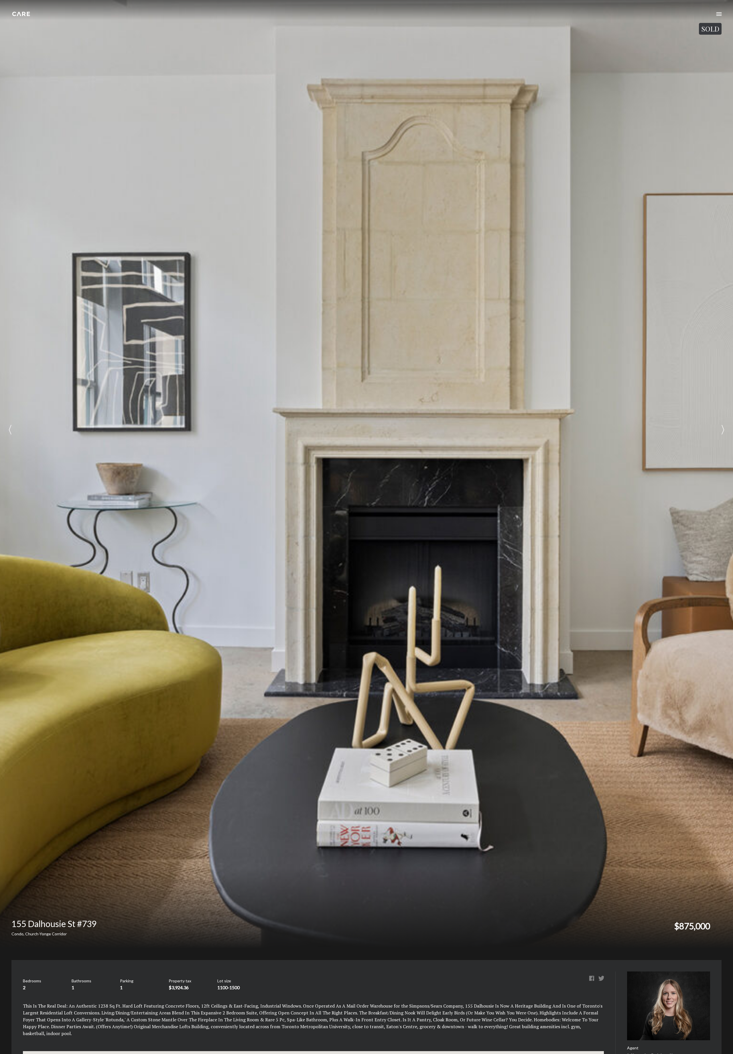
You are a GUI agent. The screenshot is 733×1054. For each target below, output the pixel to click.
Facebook (591, 978)
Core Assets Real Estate (21, 13)
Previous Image (10, 430)
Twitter (601, 978)
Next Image (723, 430)
